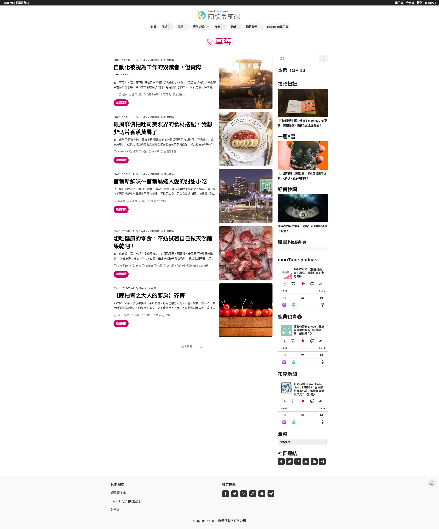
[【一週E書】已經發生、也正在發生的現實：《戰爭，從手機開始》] (303, 155)
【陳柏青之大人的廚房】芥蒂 (149, 296)
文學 (168, 315)
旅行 (144, 201)
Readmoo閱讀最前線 (16, 2)
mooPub (430, 2)
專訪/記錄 (199, 26)
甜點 (163, 201)
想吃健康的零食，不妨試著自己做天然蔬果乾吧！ (163, 242)
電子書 (399, 2)
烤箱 (160, 265)
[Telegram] (322, 461)
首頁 (153, 26)
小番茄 (147, 315)
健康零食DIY (124, 265)
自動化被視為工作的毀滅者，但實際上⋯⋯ (157, 71)
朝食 (145, 151)
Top (432, 484)
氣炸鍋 (149, 265)
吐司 (135, 151)
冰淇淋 (121, 201)
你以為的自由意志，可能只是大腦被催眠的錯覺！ (302, 229)
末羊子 (155, 151)
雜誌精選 (169, 174)
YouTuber (123, 151)
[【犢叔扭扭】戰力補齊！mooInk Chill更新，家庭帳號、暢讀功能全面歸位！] (303, 103)
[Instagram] (297, 461)
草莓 (165, 94)
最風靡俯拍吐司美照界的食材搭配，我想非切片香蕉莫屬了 (163, 128)
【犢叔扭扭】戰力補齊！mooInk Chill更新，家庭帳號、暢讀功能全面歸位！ (302, 123)
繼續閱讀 (121, 102)
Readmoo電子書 (277, 26)
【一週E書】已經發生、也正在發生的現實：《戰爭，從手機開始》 (302, 176)
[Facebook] (281, 461)
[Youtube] (305, 461)
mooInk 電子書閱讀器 (125, 501)
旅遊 (153, 201)
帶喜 (158, 315)
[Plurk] (314, 461)
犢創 (419, 2)
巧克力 (133, 201)
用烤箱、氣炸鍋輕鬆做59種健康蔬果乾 (187, 265)
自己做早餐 (170, 151)
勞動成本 (122, 94)
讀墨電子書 (118, 493)
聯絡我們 (251, 26)
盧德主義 (137, 94)
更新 (233, 26)
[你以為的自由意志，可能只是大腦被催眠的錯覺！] (303, 208)
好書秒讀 (169, 60)
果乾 (138, 265)
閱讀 (164, 26)
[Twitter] (289, 461)
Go (201, 346)
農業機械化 (179, 94)
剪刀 (120, 315)
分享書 (410, 2)
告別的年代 (133, 315)
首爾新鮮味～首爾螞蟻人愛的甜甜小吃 (160, 181)
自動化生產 (152, 94)
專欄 (180, 26)
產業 (217, 26)
